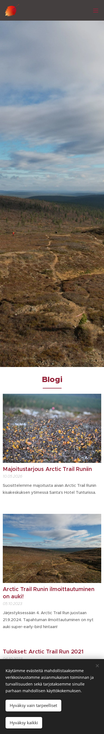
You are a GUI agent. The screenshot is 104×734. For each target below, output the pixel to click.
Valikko (95, 10)
